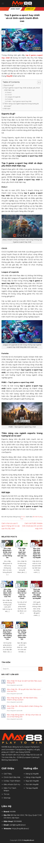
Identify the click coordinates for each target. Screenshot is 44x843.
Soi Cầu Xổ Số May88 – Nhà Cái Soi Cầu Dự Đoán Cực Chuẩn (22, 594)
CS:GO (9, 94)
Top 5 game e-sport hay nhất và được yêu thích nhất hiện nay (22, 89)
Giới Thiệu (8, 774)
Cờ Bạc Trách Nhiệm (12, 781)
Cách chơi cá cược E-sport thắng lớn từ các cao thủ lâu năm (11, 526)
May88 (9, 76)
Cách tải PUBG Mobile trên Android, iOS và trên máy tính (32, 526)
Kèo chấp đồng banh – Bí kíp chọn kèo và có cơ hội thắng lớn (7, 553)
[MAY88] (22, 3)
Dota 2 (9, 92)
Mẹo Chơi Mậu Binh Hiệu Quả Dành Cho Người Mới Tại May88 (37, 553)
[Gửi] (40, 669)
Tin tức (23, 516)
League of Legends (13, 97)
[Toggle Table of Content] (38, 82)
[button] (3, 3)
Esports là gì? (9, 85)
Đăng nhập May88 (33, 777)
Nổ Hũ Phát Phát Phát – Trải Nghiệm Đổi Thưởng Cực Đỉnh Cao (7, 634)
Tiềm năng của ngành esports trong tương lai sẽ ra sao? (21, 105)
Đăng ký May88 (32, 774)
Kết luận (7, 108)
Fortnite (10, 99)
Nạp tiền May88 (32, 781)
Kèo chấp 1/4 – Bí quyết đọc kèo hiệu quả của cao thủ (22, 553)
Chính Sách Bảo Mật (12, 777)
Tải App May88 (32, 788)
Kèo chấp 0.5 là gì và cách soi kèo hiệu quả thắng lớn (24, 682)
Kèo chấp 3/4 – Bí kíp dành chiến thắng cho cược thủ (7, 593)
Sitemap (7, 798)
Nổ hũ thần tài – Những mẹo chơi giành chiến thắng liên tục (22, 634)
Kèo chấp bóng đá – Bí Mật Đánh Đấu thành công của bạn (22, 699)
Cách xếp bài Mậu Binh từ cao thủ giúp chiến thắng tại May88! (36, 594)
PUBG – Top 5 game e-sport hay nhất (19, 101)
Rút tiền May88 (32, 784)
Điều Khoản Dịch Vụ (12, 784)
